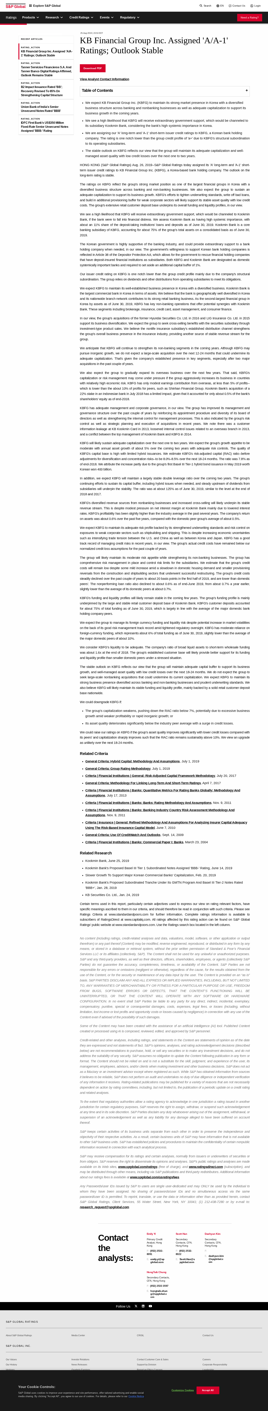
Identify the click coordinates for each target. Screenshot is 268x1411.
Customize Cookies (183, 1390)
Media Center (78, 1335)
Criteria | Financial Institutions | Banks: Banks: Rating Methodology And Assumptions (148, 803)
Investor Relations (80, 1359)
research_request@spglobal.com (104, 1207)
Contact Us (238, 5)
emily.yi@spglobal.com (157, 1261)
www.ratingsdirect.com (206, 1167)
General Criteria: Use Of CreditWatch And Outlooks (122, 835)
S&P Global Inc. (18, 1345)
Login (257, 5)
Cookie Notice (136, 1396)
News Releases (79, 1365)
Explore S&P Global (47, 5)
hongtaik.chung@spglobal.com (159, 1293)
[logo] (16, 5)
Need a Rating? (250, 17)
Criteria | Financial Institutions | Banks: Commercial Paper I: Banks (134, 842)
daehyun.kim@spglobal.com (216, 1258)
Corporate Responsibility (215, 1365)
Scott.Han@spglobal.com (187, 1261)
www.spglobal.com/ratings (137, 1167)
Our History (11, 1365)
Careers (207, 1359)
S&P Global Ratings (22, 1321)
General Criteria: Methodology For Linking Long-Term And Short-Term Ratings (143, 783)
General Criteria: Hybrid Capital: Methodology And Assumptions (132, 761)
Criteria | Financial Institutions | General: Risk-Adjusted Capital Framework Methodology (150, 776)
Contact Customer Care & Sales (152, 1359)
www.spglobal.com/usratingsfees (154, 1177)
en (222, 5)
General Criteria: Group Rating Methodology (117, 768)
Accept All (208, 1390)
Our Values (11, 1359)
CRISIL (140, 1335)
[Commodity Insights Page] (136, 1306)
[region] (134, 1390)
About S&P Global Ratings (19, 1335)
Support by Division (146, 1365)
